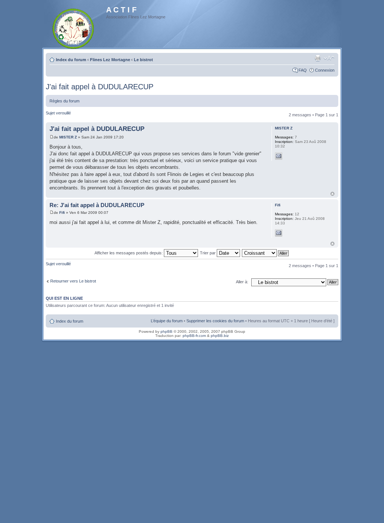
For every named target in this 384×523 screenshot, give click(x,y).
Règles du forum (65, 101)
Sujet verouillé (58, 113)
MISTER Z (68, 137)
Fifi (62, 212)
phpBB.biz (220, 336)
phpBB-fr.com (194, 336)
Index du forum (71, 59)
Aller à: (242, 282)
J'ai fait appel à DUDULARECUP (99, 87)
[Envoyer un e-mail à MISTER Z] (278, 156)
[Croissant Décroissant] (266, 253)
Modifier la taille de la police (329, 58)
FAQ (302, 70)
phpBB (166, 331)
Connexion (324, 70)
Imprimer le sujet (318, 58)
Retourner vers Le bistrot (73, 281)
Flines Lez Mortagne (110, 59)
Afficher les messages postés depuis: (129, 253)
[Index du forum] (73, 27)
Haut (332, 194)
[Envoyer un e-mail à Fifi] (278, 233)
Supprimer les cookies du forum (215, 321)
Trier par (208, 253)
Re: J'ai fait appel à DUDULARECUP (97, 205)
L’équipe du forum (167, 321)
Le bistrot (143, 59)
